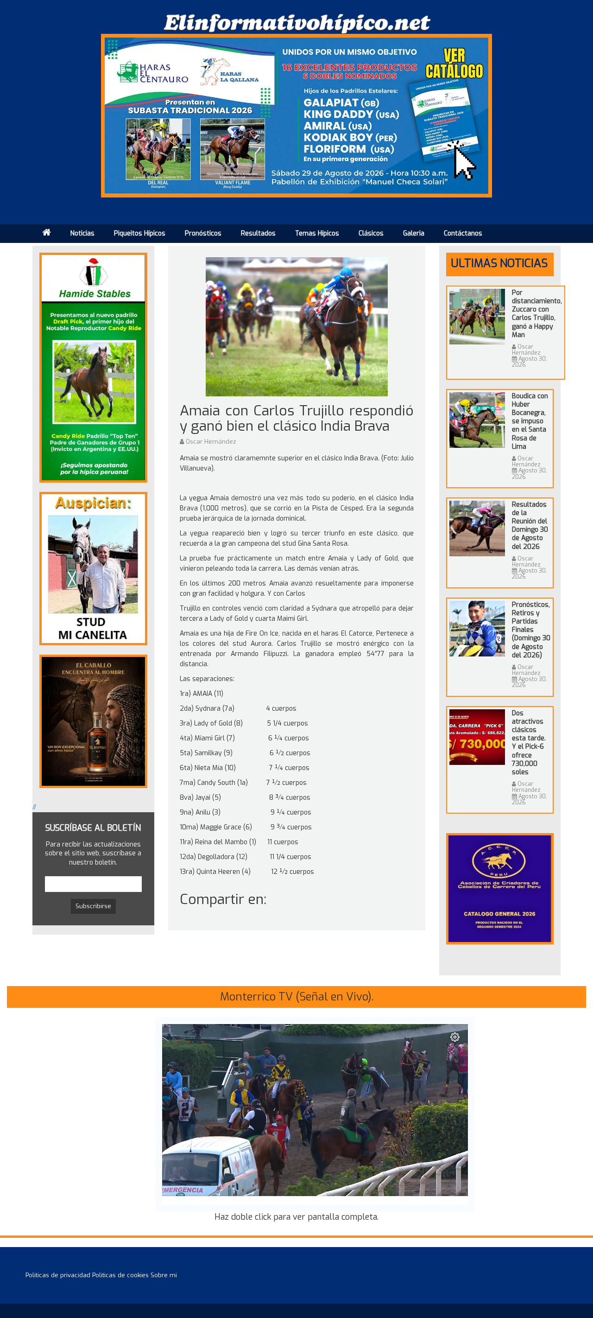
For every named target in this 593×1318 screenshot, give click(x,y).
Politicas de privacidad (57, 1275)
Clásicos (371, 233)
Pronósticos (203, 233)
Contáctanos (463, 233)
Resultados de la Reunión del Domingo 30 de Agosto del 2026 (530, 525)
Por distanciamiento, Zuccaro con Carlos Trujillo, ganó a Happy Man (537, 313)
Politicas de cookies (120, 1275)
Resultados (258, 233)
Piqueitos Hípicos (139, 233)
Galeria (413, 233)
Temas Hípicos (317, 233)
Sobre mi (164, 1275)
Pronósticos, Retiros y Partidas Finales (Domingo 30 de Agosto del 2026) (531, 630)
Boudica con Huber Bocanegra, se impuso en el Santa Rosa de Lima (530, 421)
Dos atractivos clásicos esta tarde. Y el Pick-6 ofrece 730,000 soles (529, 743)
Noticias (82, 233)
